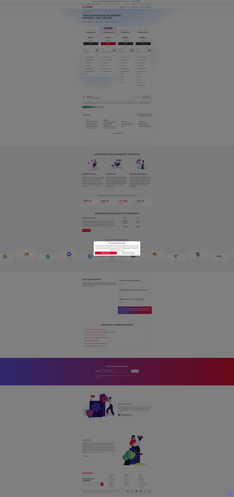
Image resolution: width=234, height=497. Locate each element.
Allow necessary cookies (128, 253)
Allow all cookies (106, 253)
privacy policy (127, 248)
